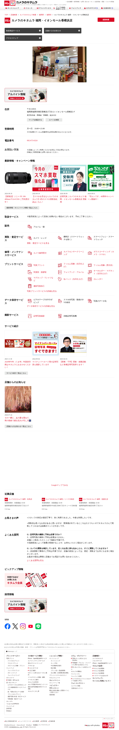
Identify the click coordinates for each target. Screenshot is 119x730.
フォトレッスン (75, 674)
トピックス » (53, 685)
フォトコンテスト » (78, 683)
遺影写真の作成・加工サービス (17, 696)
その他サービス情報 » (35, 656)
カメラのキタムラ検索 (28, 15)
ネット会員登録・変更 (97, 1)
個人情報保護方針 (11, 721)
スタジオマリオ (33, 668)
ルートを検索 (54, 120)
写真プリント (10, 658)
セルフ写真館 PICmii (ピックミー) (37, 684)
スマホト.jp (31, 665)
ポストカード (10, 678)
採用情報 (76, 1)
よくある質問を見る (35, 560)
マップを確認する (35, 120)
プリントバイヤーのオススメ (57, 675)
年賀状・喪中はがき (13, 680)
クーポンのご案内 (33, 679)
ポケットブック (12, 673)
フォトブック (10, 668)
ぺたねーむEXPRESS (12, 704)
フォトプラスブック (14, 670)
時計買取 (53, 668)
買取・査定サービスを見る (38, 243)
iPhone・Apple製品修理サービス (37, 658)
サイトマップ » (98, 678)
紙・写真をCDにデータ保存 (16, 692)
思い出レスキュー (11, 682)
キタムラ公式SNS (33, 682)
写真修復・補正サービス (15, 699)
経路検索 (106, 20)
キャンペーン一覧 (54, 683)
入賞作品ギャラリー (77, 688)
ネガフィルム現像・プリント (16, 665)
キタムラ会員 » (98, 666)
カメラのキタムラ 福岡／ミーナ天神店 (60, 499)
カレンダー (9, 701)
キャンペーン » (54, 680)
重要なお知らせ (54, 688)
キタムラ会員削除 (99, 673)
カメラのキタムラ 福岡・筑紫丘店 (95, 499)
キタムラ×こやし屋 (33, 691)
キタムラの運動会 (76, 671)
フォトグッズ (10, 706)
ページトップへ (109, 718)
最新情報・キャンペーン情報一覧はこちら (22, 208)
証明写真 (9, 708)
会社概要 (69, 1)
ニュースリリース (25, 721)
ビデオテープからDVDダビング (17, 685)
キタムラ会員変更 (99, 671)
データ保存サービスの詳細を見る (41, 306)
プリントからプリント (14, 694)
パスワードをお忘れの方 (101, 675)
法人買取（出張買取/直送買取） (60, 673)
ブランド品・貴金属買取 (58, 670)
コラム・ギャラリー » (78, 656)
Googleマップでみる (59, 485)
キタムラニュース (54, 678)
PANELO (8, 711)
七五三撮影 (32, 670)
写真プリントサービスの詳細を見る (42, 291)
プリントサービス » (13, 656)
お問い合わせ (85, 1)
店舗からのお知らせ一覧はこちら (19, 426)
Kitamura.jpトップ (12, 651)
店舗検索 (14, 15)
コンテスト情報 (75, 686)
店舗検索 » (96, 656)
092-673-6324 (32, 140)
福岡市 (49, 15)
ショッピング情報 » (56, 656)
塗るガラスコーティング (35, 663)
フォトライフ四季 (76, 676)
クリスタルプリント (14, 661)
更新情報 (52, 695)
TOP (6, 15)
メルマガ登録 (110, 1)
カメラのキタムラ (98, 658)
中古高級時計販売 (56, 665)
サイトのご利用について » (102, 681)
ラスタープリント (13, 663)
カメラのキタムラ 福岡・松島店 (20, 499)
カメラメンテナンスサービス (36, 661)
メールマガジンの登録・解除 (36, 677)
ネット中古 (54, 663)
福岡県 (41, 15)
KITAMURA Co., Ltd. (15, 727)
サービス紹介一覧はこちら (16, 373)
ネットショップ (54, 658)
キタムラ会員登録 (99, 668)
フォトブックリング (14, 675)
